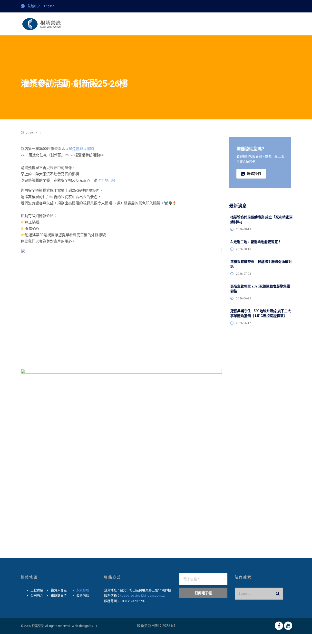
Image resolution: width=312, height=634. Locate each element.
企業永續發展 (105, 24)
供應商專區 (235, 24)
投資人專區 (212, 24)
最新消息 (128, 24)
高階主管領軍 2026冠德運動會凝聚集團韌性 (260, 288)
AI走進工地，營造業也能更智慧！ (255, 242)
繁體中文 (34, 6)
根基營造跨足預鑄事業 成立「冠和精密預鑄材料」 (261, 219)
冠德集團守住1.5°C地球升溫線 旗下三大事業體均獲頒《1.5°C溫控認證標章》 (260, 313)
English (49, 6)
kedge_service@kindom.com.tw (142, 595)
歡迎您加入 (279, 24)
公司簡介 (149, 24)
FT (96, 626)
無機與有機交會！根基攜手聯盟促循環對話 (261, 264)
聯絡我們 (257, 24)
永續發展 (82, 590)
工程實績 (190, 24)
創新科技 (169, 24)
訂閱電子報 (203, 592)
